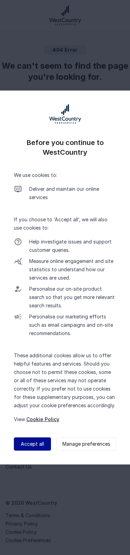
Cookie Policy (42, 419)
